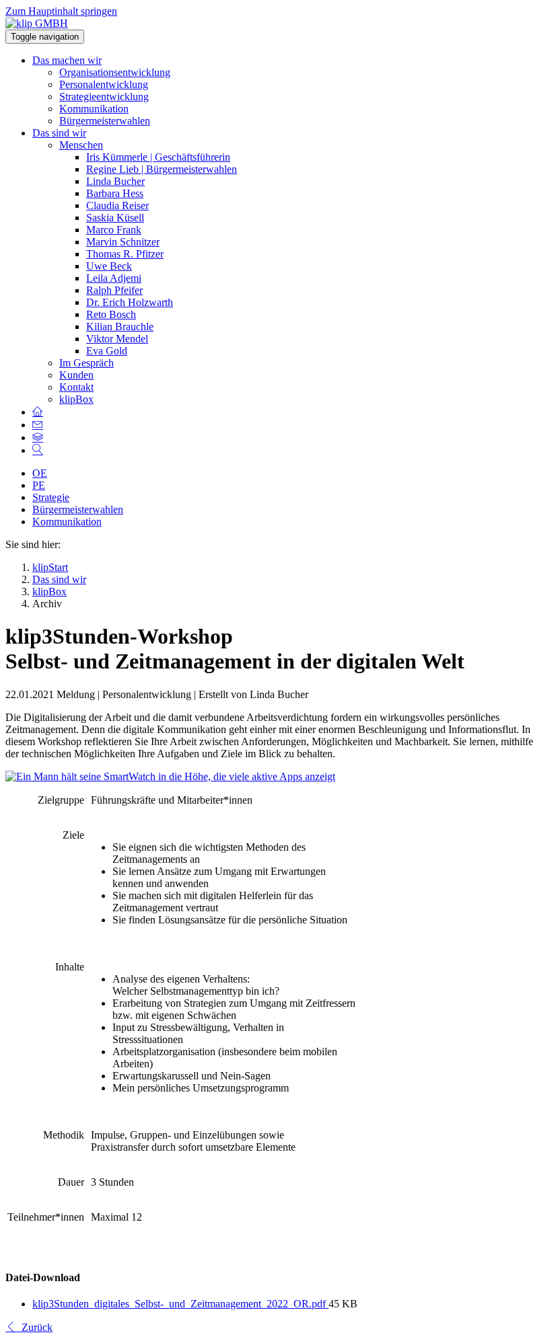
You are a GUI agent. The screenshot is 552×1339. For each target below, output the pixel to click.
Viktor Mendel (117, 338)
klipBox (76, 399)
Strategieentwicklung (104, 96)
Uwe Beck (109, 266)
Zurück (34, 1327)
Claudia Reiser (117, 205)
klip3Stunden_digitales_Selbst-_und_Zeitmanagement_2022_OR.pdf (180, 1303)
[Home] (37, 412)
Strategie (50, 497)
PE (38, 485)
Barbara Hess (114, 193)
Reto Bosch (111, 314)
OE (39, 473)
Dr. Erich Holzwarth (129, 302)
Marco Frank (113, 229)
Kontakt (76, 387)
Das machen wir (67, 60)
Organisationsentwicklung (114, 72)
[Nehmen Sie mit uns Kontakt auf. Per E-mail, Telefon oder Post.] (37, 424)
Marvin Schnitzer (123, 241)
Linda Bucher (115, 181)
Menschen (81, 145)
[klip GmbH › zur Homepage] (36, 23)
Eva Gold (106, 350)
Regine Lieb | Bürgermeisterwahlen (161, 169)
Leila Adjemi (113, 278)
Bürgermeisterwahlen (104, 120)
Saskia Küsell (115, 217)
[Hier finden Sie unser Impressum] (37, 437)
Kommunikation (94, 108)
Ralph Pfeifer (114, 290)
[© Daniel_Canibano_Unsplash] (170, 776)
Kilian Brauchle (119, 326)
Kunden (76, 375)
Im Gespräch (86, 363)
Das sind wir (59, 133)
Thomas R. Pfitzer (125, 254)
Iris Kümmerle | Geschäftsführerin (158, 157)
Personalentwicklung (103, 84)
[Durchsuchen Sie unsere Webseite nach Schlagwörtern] (37, 450)
